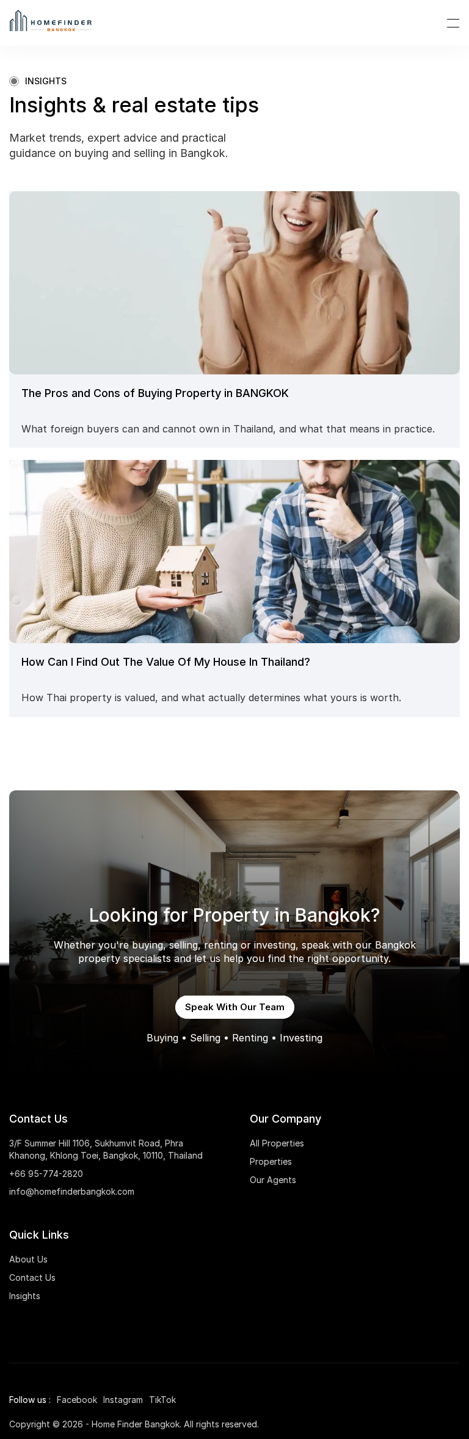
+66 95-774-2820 (46, 1173)
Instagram (123, 1399)
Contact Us (32, 1277)
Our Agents (273, 1180)
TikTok (162, 1399)
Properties (271, 1161)
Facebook (77, 1399)
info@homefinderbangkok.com (71, 1191)
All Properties (277, 1143)
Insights (24, 1296)
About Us (28, 1259)
